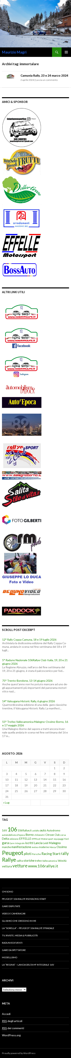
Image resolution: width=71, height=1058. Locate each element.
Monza (53, 847)
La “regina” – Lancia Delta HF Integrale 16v (28, 964)
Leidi (45, 843)
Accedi (6, 1014)
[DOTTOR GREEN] (21, 189)
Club (57, 834)
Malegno (55, 843)
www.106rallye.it (43, 865)
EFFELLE (25, 838)
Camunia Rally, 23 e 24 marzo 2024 (44, 75)
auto (43, 830)
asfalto (35, 830)
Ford (66, 839)
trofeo (38, 860)
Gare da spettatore (14, 950)
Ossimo (62, 847)
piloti (27, 854)
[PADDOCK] (21, 608)
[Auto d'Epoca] (21, 405)
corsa (63, 835)
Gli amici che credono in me (19, 920)
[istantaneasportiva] (21, 127)
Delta (5, 838)
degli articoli (12, 1021)
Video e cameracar (13, 913)
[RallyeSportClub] (21, 451)
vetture (19, 865)
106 (12, 829)
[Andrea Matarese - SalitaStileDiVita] (21, 493)
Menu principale (66, 52)
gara (5, 843)
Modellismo (9, 957)
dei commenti (13, 1028)
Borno (29, 834)
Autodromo (53, 830)
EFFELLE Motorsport (42, 838)
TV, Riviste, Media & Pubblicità (20, 935)
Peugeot (12, 852)
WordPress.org (11, 1035)
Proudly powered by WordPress (19, 1053)
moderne (44, 847)
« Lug (6, 802)
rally (65, 853)
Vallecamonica (49, 860)
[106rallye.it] (21, 311)
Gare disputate (11, 906)
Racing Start (50, 854)
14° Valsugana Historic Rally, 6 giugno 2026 (28, 701)
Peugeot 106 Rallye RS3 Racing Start (24, 898)
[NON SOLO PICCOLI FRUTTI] (21, 161)
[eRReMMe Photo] (21, 542)
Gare (12, 843)
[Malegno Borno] (21, 473)
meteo (35, 847)
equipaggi (59, 839)
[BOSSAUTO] (19, 267)
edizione (14, 838)
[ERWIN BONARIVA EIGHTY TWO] (21, 424)
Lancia (38, 843)
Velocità (62, 860)
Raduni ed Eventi (12, 942)
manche (6, 847)
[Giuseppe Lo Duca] (21, 567)
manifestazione (21, 847)
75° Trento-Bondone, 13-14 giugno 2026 (27, 680)
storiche (28, 860)
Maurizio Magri (14, 52)
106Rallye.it (25, 830)
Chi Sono (7, 891)
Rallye (9, 860)
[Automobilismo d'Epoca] (21, 389)
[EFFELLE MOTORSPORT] (21, 245)
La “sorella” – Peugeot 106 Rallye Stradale (28, 928)
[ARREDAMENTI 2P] (21, 218)
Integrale (20, 843)
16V (4, 830)
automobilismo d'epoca (13, 835)
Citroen (49, 834)
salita (20, 860)
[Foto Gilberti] (21, 519)
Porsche (36, 854)
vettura (7, 866)
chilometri (39, 835)
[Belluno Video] (21, 592)
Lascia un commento (47, 79)
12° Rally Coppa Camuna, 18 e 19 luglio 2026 (29, 639)
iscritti (29, 843)
